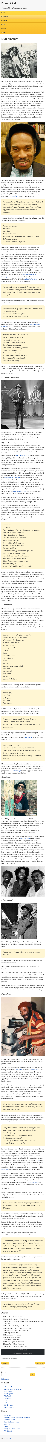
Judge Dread (28, 737)
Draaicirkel (8, 3)
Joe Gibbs (19, 1070)
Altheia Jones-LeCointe (12, 477)
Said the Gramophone (11, 1422)
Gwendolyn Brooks (19, 491)
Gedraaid (4, 16)
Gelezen (4, 20)
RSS (2, 1379)
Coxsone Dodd (34, 1070)
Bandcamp (5, 1169)
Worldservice (8, 1431)
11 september (9, 1387)
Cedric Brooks (25, 838)
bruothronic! (7, 1439)
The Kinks (7, 1398)
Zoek (3, 1372)
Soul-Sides (8, 1424)
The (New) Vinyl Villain (12, 1429)
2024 (5, 1400)
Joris (38, 1160)
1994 (5, 1403)
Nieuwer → (40, 1363)
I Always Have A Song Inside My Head (17, 1417)
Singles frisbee (9, 1405)
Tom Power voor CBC (22, 456)
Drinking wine (8, 1394)
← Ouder (5, 1363)
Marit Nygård (8, 1407)
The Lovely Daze (10, 1420)
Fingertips (7, 1415)
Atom (7, 1379)
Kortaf (3, 28)
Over (3, 32)
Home (3, 13)
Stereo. (6, 1426)
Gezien (3, 24)
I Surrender (8, 1391)
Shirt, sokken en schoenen (13, 1389)
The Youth (7, 1396)
